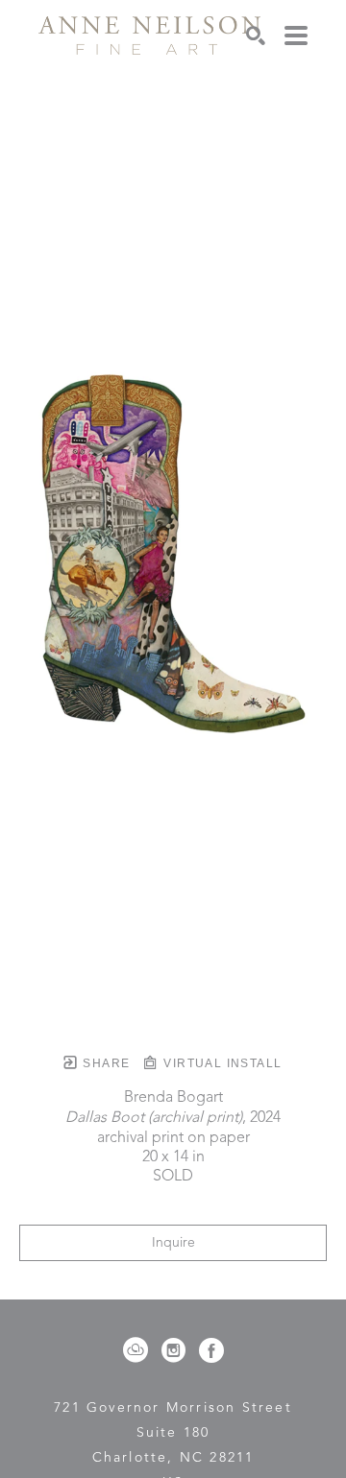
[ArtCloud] (139, 1350)
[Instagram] (176, 1350)
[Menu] (296, 35)
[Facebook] (211, 1350)
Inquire (173, 1243)
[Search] (255, 35)
